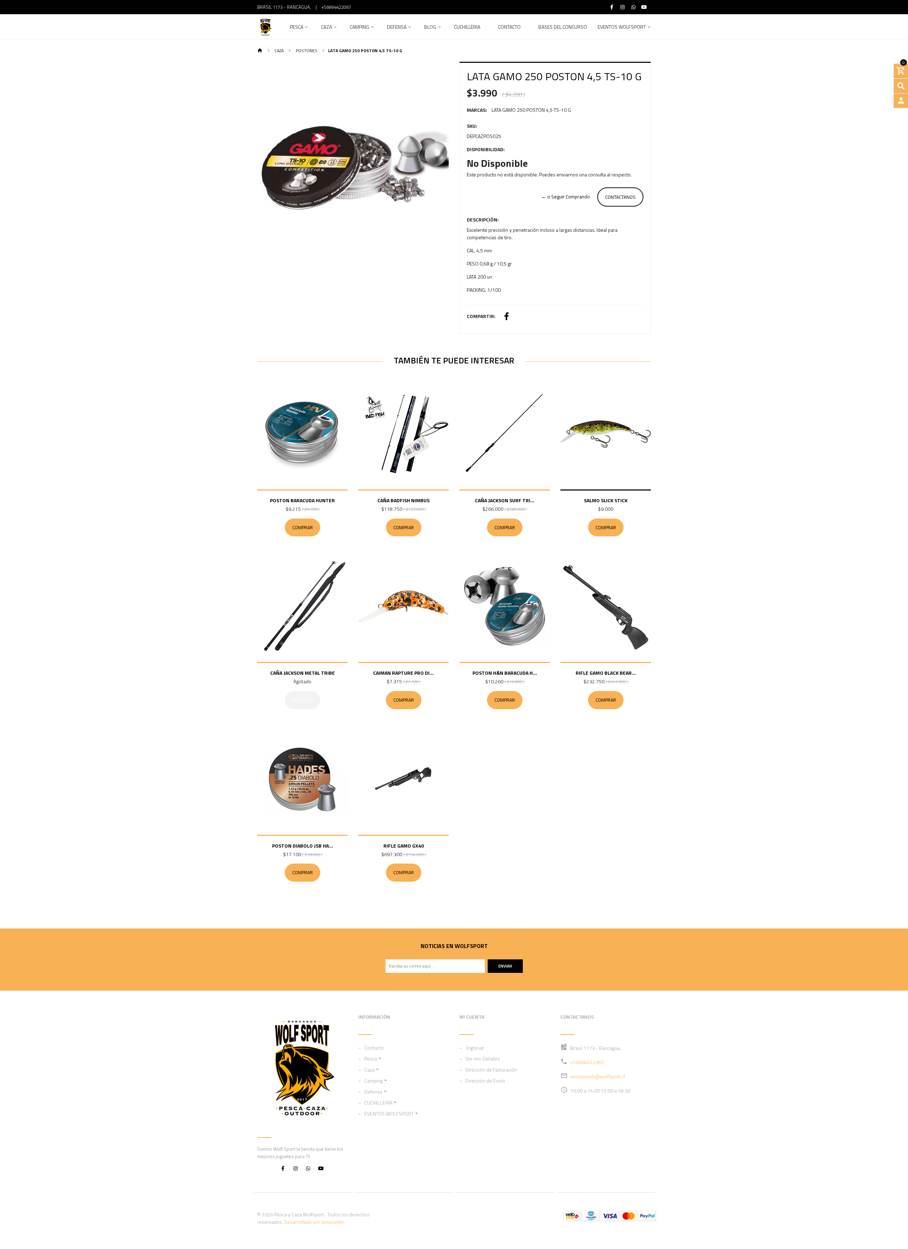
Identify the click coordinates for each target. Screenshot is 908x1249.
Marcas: (477, 110)
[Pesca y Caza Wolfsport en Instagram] (295, 1168)
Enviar (505, 966)
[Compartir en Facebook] (506, 317)
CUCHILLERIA (378, 1102)
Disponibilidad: (486, 149)
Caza (326, 27)
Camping (359, 27)
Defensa (396, 27)
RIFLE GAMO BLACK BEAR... (606, 672)
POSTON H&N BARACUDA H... (504, 672)
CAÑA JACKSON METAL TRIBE (302, 672)
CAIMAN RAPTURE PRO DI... (403, 672)
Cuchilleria (467, 27)
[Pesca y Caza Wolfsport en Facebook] (282, 1168)
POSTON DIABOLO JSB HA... (302, 845)
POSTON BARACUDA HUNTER (302, 500)
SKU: (472, 126)
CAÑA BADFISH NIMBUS (403, 500)
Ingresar (474, 1047)
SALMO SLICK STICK (605, 500)
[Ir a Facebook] (612, 7)
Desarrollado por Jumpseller (314, 1222)
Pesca (296, 27)
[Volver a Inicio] (260, 51)
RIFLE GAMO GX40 (403, 845)
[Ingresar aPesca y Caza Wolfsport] (901, 101)
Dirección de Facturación (491, 1069)
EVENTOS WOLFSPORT (622, 27)
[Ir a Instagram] (623, 7)
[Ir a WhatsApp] (633, 7)
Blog (430, 27)
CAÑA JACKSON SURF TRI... (505, 500)
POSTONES (306, 50)
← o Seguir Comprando (565, 196)
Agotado (302, 699)
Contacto (509, 27)
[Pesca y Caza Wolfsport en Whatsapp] (308, 1168)
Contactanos (620, 197)
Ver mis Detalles (482, 1058)
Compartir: (481, 316)
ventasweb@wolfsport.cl (597, 1076)
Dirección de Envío (485, 1080)
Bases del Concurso (562, 27)
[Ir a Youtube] (644, 7)
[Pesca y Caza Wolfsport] (265, 26)
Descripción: (483, 219)
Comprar (302, 527)
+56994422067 (336, 7)
